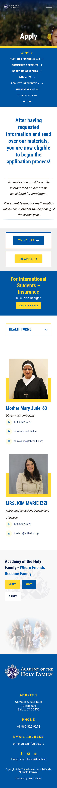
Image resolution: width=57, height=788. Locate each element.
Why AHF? (25, 77)
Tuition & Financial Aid (25, 59)
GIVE (29, 584)
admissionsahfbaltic (25, 431)
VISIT (12, 584)
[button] (28, 329)
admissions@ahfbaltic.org (28, 441)
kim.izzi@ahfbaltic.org (26, 533)
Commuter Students (25, 65)
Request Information (25, 83)
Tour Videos (25, 95)
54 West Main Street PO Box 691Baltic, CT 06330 (28, 705)
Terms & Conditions (36, 759)
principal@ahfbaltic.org (28, 743)
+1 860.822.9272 (28, 726)
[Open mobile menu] (49, 6)
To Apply (26, 259)
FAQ (25, 101)
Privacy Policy (18, 759)
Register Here (28, 305)
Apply (25, 53)
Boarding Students (25, 71)
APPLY (13, 596)
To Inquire (26, 240)
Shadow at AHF (25, 89)
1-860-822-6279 (22, 422)
